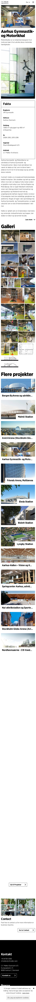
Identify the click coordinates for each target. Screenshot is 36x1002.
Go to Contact (24, 930)
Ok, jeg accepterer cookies (18, 997)
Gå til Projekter (15, 885)
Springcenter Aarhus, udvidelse (18, 586)
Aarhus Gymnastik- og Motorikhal (19, 459)
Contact (6, 919)
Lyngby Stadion (25, 544)
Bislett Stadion (25, 522)
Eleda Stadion (26, 501)
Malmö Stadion (25, 416)
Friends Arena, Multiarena (20, 480)
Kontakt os (6, 975)
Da (27, 2)
